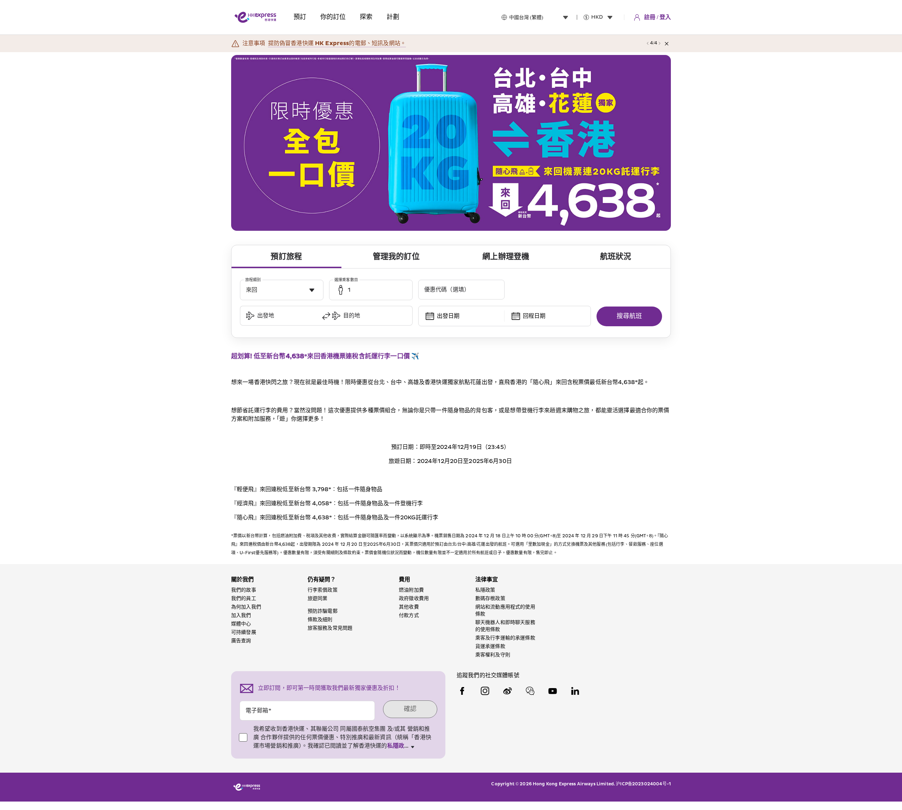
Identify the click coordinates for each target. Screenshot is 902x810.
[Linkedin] (575, 691)
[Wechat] (530, 691)
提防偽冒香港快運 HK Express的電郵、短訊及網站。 (337, 43)
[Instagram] (484, 691)
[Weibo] (507, 691)
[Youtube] (552, 691)
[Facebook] (462, 691)
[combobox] (540, 17)
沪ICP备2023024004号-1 (643, 784)
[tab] (286, 256)
